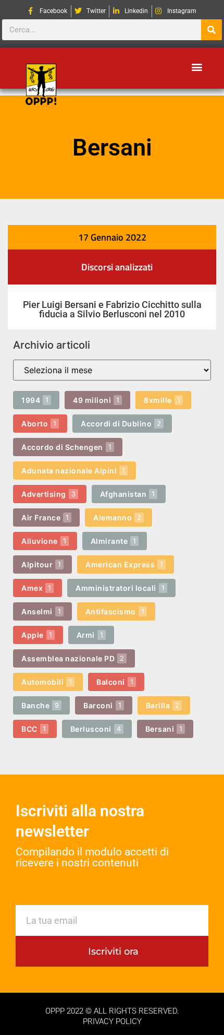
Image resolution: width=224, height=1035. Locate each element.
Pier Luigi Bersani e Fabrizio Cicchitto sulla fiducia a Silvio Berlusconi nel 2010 (112, 309)
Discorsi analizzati (117, 267)
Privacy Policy (112, 1021)
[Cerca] (211, 29)
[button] (196, 66)
